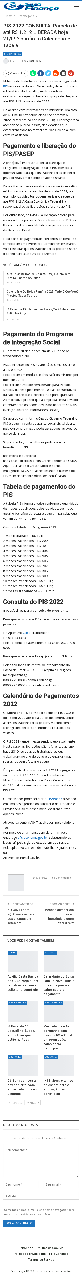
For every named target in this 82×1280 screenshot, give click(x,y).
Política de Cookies (50, 1248)
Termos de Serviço (41, 1259)
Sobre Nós (26, 1248)
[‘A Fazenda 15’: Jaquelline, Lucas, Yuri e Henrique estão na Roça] (23, 1011)
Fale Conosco (58, 1253)
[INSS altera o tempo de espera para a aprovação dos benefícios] (59, 1065)
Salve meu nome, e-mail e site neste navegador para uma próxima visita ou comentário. (39, 1212)
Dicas (12, 953)
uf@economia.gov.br (32, 837)
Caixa (26, 632)
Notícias (50, 953)
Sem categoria (12, 54)
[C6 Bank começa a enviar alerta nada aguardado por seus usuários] (23, 1065)
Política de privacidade (30, 1253)
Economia (15, 1057)
